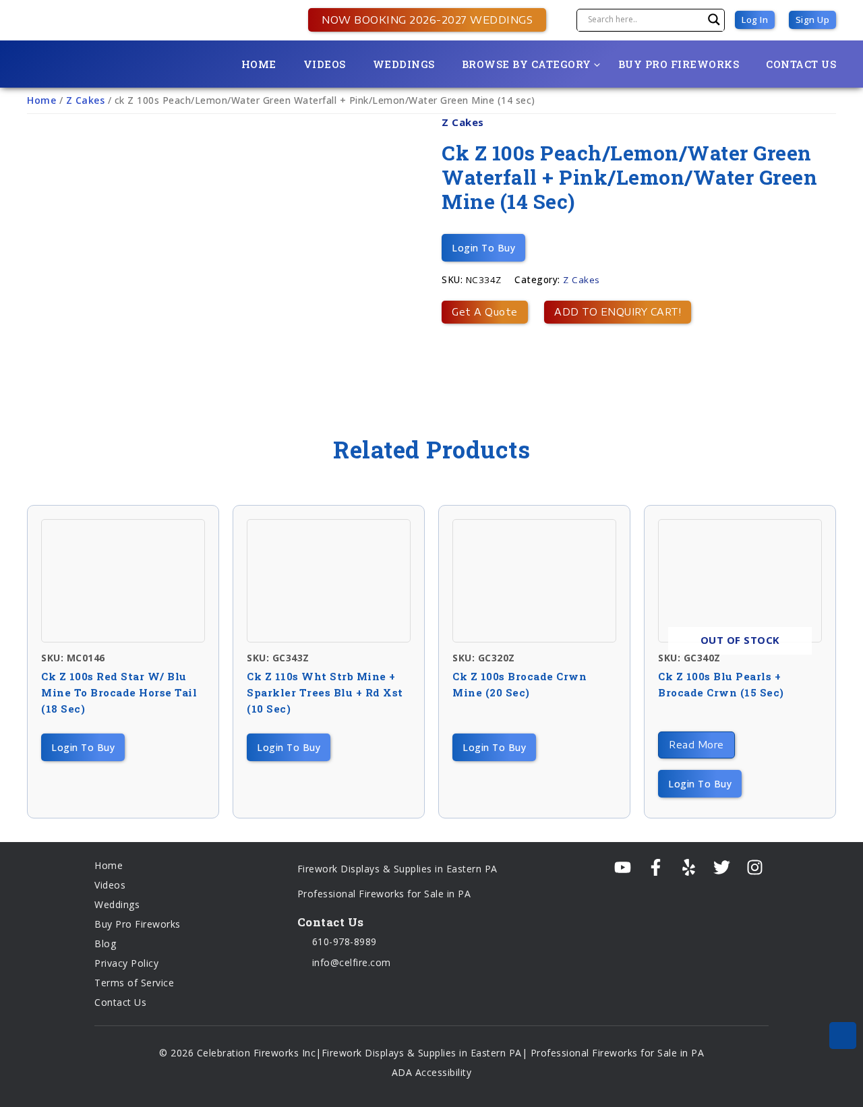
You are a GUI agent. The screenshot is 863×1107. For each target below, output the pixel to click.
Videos (324, 64)
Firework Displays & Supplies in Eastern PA (397, 868)
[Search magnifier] (714, 19)
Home (258, 64)
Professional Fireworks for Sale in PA (384, 893)
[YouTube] (622, 868)
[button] (420, 19)
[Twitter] (721, 868)
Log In (755, 19)
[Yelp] (688, 868)
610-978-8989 (343, 941)
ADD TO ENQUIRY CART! (617, 312)
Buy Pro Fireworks (679, 64)
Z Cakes (85, 100)
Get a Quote (485, 312)
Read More (696, 744)
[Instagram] (754, 868)
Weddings (404, 64)
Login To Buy (483, 247)
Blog (105, 943)
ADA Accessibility (432, 1072)
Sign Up (813, 19)
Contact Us (801, 64)
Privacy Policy (126, 963)
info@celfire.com (350, 962)
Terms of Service (134, 982)
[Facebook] (655, 868)
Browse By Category (526, 64)
